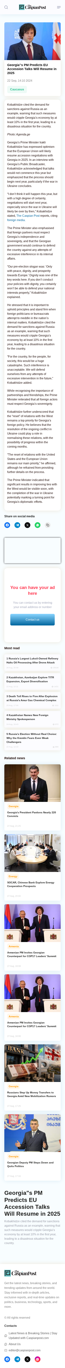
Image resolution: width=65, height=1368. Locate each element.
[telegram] (17, 525)
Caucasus (17, 89)
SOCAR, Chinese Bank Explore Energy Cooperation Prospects (30, 884)
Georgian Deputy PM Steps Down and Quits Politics (30, 1164)
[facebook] (7, 525)
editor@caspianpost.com (24, 1350)
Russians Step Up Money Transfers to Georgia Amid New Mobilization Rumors (31, 1094)
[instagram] (37, 1359)
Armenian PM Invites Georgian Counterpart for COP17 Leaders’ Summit (31, 954)
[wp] (37, 525)
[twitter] (27, 525)
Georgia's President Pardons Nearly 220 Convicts (31, 814)
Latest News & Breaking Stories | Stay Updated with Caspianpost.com (33, 1336)
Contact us (32, 619)
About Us (15, 1344)
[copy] (48, 525)
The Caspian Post (28, 215)
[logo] (32, 7)
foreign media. (16, 220)
